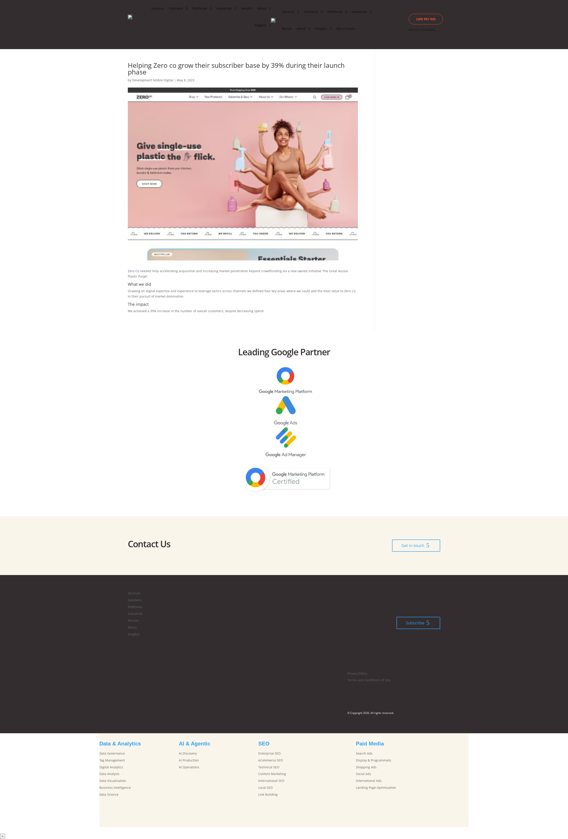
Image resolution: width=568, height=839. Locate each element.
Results (246, 8)
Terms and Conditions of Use (368, 680)
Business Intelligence (115, 787)
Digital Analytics (111, 767)
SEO (264, 744)
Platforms (199, 8)
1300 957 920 (426, 19)
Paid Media (370, 744)
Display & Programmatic (374, 760)
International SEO (271, 781)
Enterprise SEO (269, 753)
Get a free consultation (422, 29)
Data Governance (112, 753)
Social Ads (363, 774)
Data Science (108, 794)
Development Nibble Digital (152, 80)
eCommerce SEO (270, 760)
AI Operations (189, 767)
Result (287, 28)
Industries (224, 8)
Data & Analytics (120, 744)
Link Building (268, 794)
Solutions (176, 8)
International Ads (369, 781)
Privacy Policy (357, 673)
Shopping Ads (366, 767)
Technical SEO (268, 767)
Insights (260, 25)
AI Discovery (188, 753)
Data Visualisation (112, 781)
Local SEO (265, 787)
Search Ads (364, 753)
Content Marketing (272, 774)
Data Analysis (109, 774)
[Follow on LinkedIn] (284, 692)
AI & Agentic (194, 744)
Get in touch (345, 28)
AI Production (189, 760)
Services (157, 8)
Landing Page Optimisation (376, 787)
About (261, 8)
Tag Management (112, 760)
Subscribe (415, 622)
